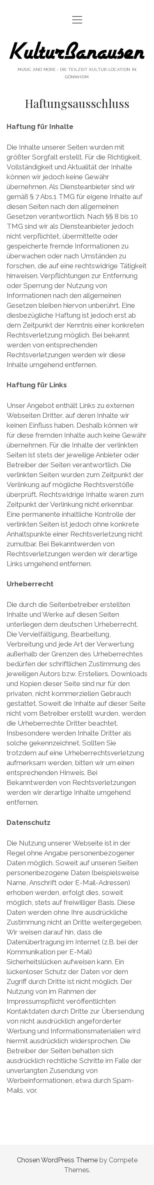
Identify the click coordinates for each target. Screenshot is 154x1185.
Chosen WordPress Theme (57, 1160)
